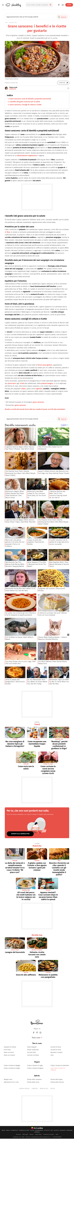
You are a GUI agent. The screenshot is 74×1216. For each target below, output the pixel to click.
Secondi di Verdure (33, 1055)
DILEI (51, 1130)
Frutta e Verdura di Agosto (35, 1068)
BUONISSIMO (69, 1130)
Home (6, 22)
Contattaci (35, 1088)
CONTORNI (48, 972)
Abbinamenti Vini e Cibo (11, 1082)
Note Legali (25, 1134)
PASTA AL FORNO (15, 950)
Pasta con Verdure (9, 1055)
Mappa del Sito (44, 1088)
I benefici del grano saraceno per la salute (24, 102)
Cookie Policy (38, 1134)
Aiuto (57, 1134)
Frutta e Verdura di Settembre (60, 1065)
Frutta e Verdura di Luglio (35, 1065)
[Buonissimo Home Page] (8, 4)
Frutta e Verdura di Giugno (12, 1068)
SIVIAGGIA (56, 1130)
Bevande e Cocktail (56, 1052)
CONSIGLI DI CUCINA (48, 764)
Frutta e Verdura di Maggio (12, 1065)
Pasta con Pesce (9, 1052)
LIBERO (3, 1130)
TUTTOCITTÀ (47, 1130)
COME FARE (37, 739)
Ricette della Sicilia (33, 1082)
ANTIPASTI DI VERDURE (37, 950)
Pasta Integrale (32, 1047)
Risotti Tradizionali (33, 1050)
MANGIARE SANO (13, 22)
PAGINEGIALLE (14, 1130)
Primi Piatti (7, 1050)
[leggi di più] (68, 88)
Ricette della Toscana (57, 1082)
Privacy (31, 1134)
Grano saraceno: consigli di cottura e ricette (25, 105)
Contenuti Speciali (24, 1088)
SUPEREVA (37, 1132)
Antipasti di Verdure (10, 1047)
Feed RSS (52, 1088)
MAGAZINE (15, 739)
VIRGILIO (8, 1130)
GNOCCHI (26, 972)
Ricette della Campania (34, 1079)
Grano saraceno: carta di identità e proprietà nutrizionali (30, 99)
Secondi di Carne (56, 1050)
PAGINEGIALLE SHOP (24, 1130)
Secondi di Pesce (56, 1047)
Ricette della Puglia (57, 1079)
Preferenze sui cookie (49, 1134)
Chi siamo (18, 1134)
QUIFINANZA (63, 1130)
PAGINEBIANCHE (39, 1130)
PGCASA (32, 1130)
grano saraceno (38, 402)
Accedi (69, 4)
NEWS (59, 860)
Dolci (52, 1055)
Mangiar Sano (8, 1079)
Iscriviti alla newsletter (20, 834)
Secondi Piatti (31, 1052)
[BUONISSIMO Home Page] (37, 1022)
